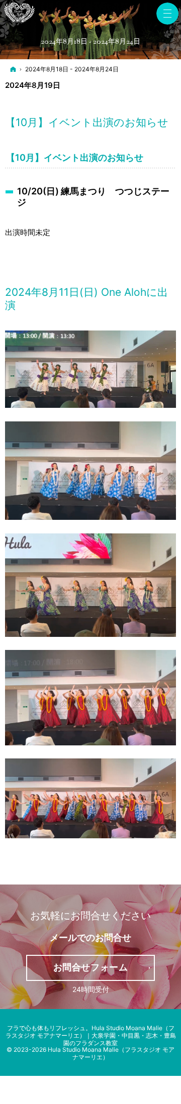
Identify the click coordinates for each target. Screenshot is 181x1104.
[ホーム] (13, 69)
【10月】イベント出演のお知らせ (86, 122)
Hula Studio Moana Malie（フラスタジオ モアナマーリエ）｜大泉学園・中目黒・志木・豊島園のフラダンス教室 (91, 1035)
